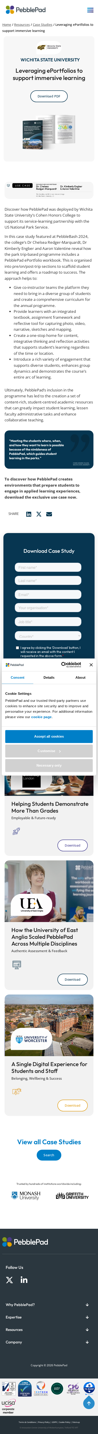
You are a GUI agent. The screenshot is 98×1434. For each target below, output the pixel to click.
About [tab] (80, 677)
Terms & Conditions (27, 1422)
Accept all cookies (49, 736)
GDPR (54, 1422)
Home (6, 24)
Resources (22, 24)
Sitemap (76, 1422)
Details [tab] (49, 677)
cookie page (41, 717)
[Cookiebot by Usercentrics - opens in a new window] (61, 665)
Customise (46, 751)
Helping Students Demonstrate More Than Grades (49, 807)
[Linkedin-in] (24, 1280)
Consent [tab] (17, 677)
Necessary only (49, 765)
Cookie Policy (64, 1422)
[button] (28, 514)
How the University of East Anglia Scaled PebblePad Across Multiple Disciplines (44, 936)
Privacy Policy (44, 1422)
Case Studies (42, 24)
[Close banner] (91, 664)
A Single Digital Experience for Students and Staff (49, 1067)
